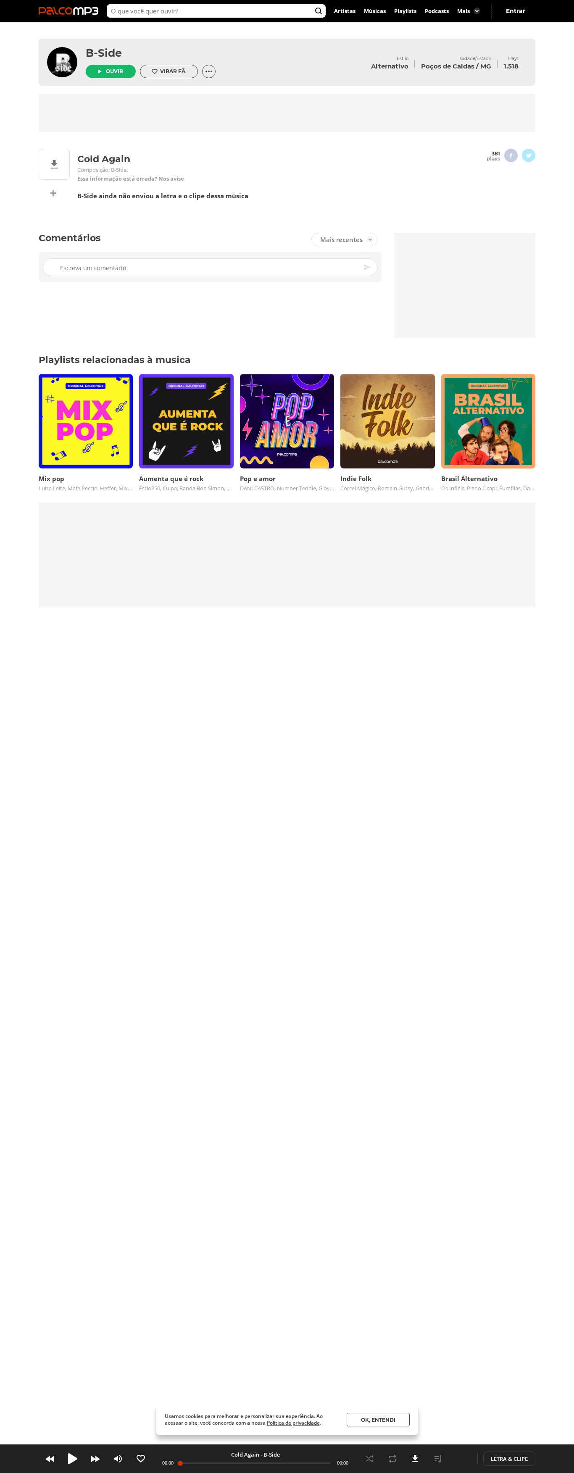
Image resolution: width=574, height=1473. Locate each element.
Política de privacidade (293, 1422)
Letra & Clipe (509, 1458)
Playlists (405, 11)
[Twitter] (528, 155)
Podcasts (437, 11)
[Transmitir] (460, 1458)
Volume (118, 1458)
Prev (50, 1458)
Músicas (375, 11)
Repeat (392, 1458)
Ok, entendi (378, 1420)
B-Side (104, 53)
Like (140, 1458)
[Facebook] (511, 155)
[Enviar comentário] (368, 267)
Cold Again (245, 1454)
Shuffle (369, 1458)
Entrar (515, 11)
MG (485, 66)
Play (72, 1458)
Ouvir (114, 71)
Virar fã (172, 71)
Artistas (344, 11)
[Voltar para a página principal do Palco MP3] (71, 11)
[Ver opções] (209, 71)
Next (95, 1458)
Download (415, 1458)
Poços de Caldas (447, 66)
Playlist (438, 1458)
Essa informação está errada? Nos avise (130, 178)
